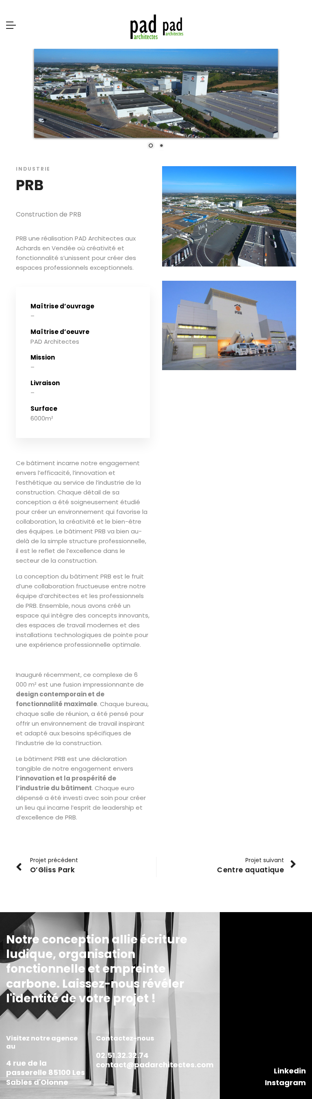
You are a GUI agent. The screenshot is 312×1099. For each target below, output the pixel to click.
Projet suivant (264, 860)
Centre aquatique (250, 870)
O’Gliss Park (52, 870)
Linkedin (290, 1071)
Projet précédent (54, 860)
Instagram (285, 1082)
